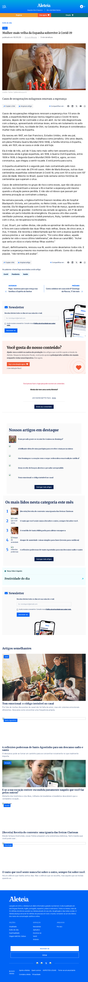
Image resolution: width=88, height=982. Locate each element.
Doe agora (43, 15)
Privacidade (36, 974)
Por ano (59, 927)
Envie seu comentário (44, 407)
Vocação (8, 763)
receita (7, 805)
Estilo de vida (7, 23)
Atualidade (13, 927)
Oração (68, 15)
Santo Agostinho (10, 720)
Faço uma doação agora (16, 364)
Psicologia (8, 845)
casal (6, 657)
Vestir (35, 936)
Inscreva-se (37, 933)
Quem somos (36, 970)
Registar (19, 15)
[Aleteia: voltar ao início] (44, 5)
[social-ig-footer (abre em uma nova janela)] (51, 963)
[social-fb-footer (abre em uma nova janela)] (42, 963)
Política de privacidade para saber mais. (58, 609)
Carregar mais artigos (44, 487)
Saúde (25, 274)
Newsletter (37, 927)
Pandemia (15, 274)
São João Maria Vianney (54, 10)
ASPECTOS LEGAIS (49, 970)
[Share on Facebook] (68, 106)
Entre (54, 398)
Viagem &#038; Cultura (17, 936)
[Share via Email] (81, 106)
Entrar (45, 955)
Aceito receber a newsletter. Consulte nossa (31, 324)
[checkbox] (5, 323)
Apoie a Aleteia (24, 970)
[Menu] (13, 6)
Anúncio (36, 939)
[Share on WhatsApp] (85, 106)
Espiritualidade (14, 933)
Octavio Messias (31, 37)
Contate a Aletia (24, 974)
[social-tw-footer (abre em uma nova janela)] (46, 963)
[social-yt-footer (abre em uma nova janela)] (37, 963)
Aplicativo (36, 930)
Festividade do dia (17, 578)
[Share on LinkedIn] (72, 106)
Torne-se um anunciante (66, 970)
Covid (6, 274)
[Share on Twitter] (76, 106)
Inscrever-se (11, 330)
